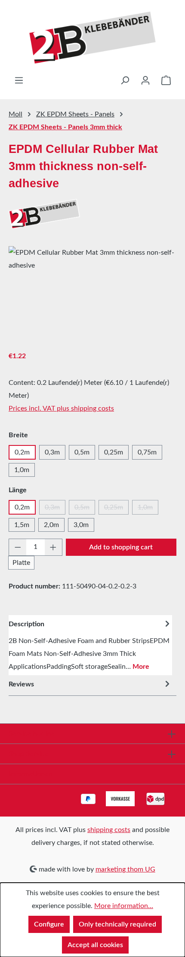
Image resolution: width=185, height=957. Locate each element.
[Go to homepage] (92, 37)
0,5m (81, 452)
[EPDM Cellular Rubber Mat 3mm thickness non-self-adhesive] (92, 294)
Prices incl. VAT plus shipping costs (61, 408)
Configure (49, 924)
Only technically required (117, 924)
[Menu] (19, 80)
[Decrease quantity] (18, 547)
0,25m (113, 452)
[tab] (90, 645)
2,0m (51, 524)
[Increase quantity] (53, 547)
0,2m (22, 452)
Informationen (30, 774)
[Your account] (145, 80)
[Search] (124, 80)
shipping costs (108, 829)
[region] (92, 294)
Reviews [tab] (21, 684)
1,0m (21, 469)
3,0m (81, 524)
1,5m (21, 524)
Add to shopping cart (121, 547)
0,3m (52, 452)
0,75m (147, 452)
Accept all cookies (95, 945)
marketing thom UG (125, 869)
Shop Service (29, 753)
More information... (123, 905)
